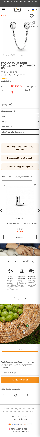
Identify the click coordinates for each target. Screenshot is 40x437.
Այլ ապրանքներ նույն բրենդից (20, 158)
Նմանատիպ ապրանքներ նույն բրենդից (20, 147)
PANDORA (4, 72)
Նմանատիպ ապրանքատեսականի (17, 177)
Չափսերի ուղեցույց (9, 81)
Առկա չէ (4, 78)
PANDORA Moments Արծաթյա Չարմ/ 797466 (20, 223)
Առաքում (5, 122)
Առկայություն (6, 127)
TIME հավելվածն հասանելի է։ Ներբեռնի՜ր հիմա (20, 1)
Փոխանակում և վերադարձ (12, 132)
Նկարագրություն (8, 111)
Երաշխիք (5, 116)
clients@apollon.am (20, 431)
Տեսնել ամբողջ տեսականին (20, 166)
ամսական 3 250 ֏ (30, 88)
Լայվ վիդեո (34, 26)
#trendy (20, 349)
